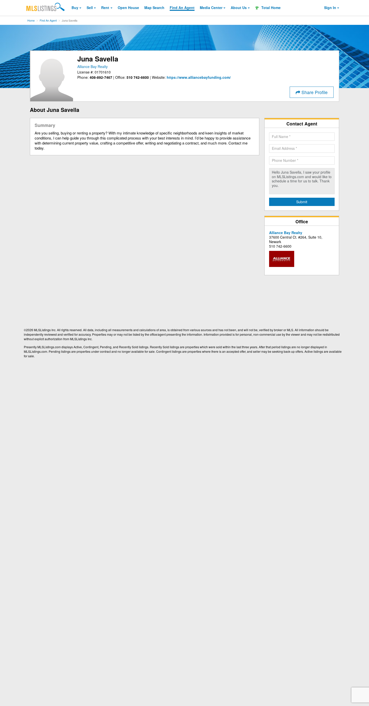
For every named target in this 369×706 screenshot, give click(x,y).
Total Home (270, 7)
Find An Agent (48, 20)
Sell (90, 7)
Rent (105, 7)
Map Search (154, 7)
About (239, 7)
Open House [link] (128, 7)
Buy (75, 7)
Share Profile (314, 92)
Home (31, 20)
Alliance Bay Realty (92, 66)
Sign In (330, 7)
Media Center (211, 7)
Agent (182, 7)
